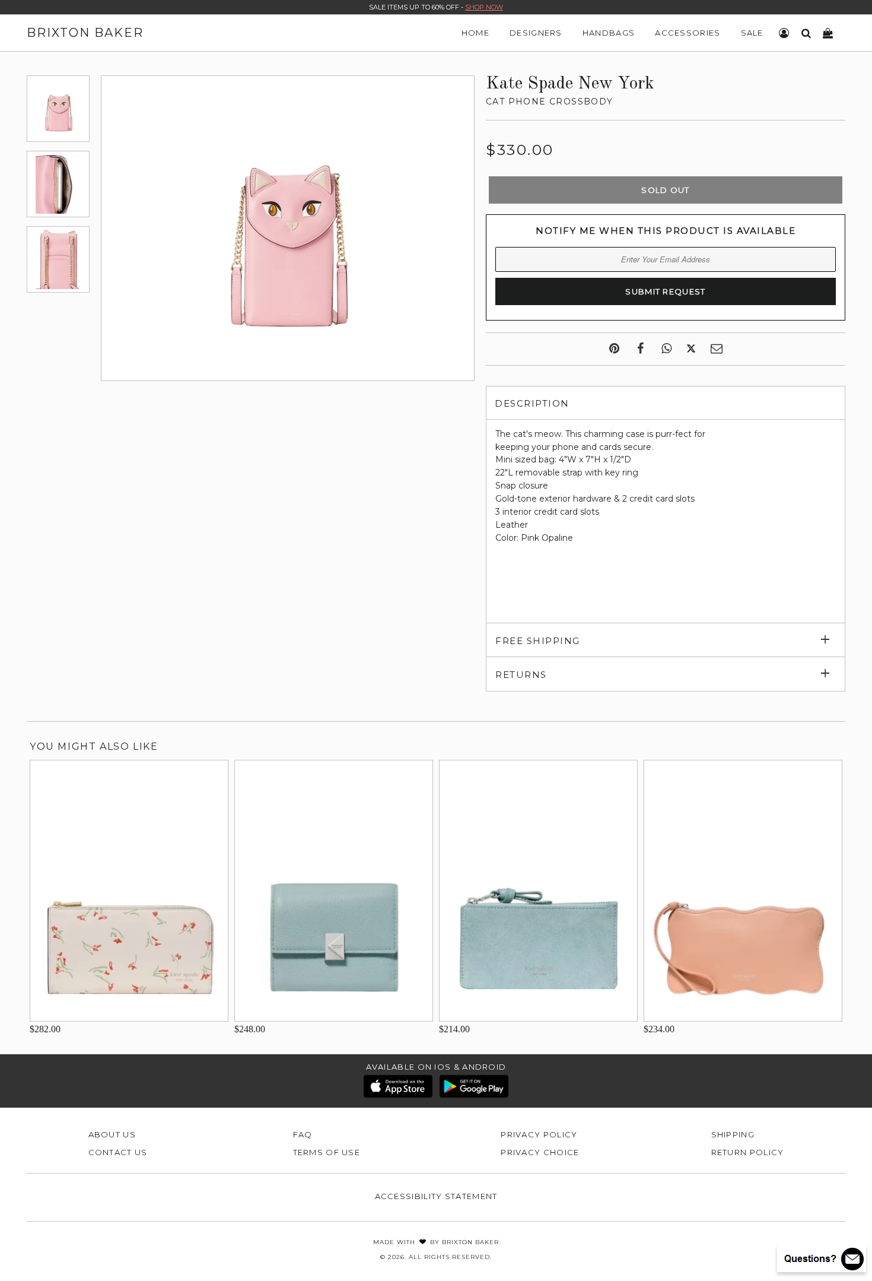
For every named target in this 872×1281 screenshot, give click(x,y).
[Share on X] (691, 349)
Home (475, 32)
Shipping (733, 1134)
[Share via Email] (716, 349)
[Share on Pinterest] (614, 349)
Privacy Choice (540, 1152)
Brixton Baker (85, 33)
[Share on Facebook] (640, 349)
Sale (752, 32)
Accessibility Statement (436, 1196)
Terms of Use (327, 1152)
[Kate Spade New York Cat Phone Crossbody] (58, 108)
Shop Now (484, 7)
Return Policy (747, 1152)
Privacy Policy (539, 1134)
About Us (112, 1134)
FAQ (303, 1134)
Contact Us (118, 1152)
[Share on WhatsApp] (666, 349)
